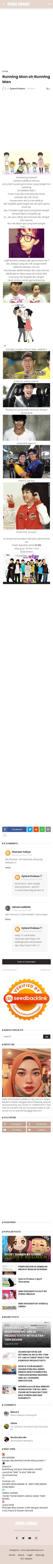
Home (5, 71)
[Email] (48, 829)
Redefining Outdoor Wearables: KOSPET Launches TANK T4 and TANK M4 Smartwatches (22, 1472)
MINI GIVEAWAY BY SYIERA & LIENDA (33, 1305)
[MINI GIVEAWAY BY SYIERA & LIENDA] (9, 1307)
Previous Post (10, 970)
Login (30, 1555)
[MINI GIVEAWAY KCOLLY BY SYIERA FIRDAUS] (9, 1294)
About (21, 1555)
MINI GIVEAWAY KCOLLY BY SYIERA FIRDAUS (32, 1293)
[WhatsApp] (42, 829)
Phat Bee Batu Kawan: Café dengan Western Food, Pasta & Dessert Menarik (25, 1509)
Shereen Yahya (21, 852)
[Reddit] (36, 829)
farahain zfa (8, 1481)
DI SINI (38, 545)
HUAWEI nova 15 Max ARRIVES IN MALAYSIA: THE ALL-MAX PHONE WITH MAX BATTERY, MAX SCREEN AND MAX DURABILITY (33, 1392)
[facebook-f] (16, 1538)
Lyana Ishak (8, 1504)
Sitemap (39, 1555)
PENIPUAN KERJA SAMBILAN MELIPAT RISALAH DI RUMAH (32, 1268)
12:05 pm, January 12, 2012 (31, 879)
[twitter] (23, 1538)
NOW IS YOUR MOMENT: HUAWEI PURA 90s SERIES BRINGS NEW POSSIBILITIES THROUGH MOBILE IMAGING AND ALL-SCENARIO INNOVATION (33, 1373)
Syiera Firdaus (30, 876)
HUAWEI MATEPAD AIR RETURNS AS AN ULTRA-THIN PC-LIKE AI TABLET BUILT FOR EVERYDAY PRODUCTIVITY (33, 1356)
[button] (3, 4)
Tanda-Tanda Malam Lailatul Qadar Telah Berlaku (23, 1497)
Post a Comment (26, 961)
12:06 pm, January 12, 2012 (31, 931)
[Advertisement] (26, 39)
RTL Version (26, 1558)
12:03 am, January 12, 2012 (22, 855)
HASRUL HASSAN (10, 1493)
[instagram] (36, 1538)
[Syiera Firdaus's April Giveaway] (9, 1282)
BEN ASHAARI (8, 1457)
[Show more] (5, 835)
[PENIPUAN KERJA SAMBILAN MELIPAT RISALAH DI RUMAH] (9, 1270)
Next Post (45, 970)
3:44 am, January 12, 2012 (21, 910)
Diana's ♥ (6, 1466)
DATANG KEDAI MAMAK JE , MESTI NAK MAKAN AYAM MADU (24, 1485)
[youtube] (29, 1538)
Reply (8, 867)
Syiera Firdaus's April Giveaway (30, 1280)
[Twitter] (30, 829)
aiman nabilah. (21, 907)
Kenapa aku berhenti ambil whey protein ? (24, 1460)
